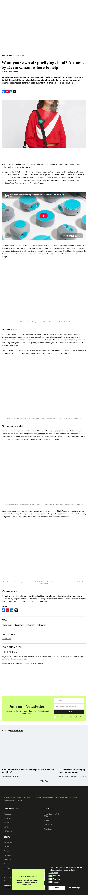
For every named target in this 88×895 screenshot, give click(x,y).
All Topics (8, 831)
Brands (47, 820)
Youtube (40, 663)
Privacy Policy (7, 885)
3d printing (19, 625)
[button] (50, 876)
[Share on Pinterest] (7, 91)
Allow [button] (57, 888)
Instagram (19, 663)
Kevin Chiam (30, 245)
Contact (7, 827)
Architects (48, 829)
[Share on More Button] (18, 91)
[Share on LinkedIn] (10, 91)
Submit (6, 822)
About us (7, 814)
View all (44, 781)
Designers (48, 825)
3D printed (49, 245)
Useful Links (8, 634)
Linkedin (26, 663)
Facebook (11, 663)
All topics (41, 625)
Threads (7, 851)
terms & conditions (78, 717)
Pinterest (33, 663)
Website (4, 663)
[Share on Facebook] (3, 91)
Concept (31, 625)
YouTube (7, 868)
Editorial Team (11, 71)
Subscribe (8, 818)
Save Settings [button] (74, 888)
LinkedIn (7, 847)
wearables (41, 434)
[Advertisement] (44, 154)
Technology (74, 776)
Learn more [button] (53, 873)
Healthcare (7, 55)
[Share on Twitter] (14, 91)
